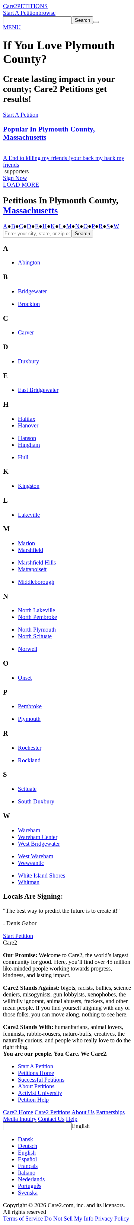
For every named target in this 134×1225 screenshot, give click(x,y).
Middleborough (36, 582)
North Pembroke (37, 617)
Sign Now (15, 178)
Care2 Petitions (52, 1112)
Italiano (26, 1172)
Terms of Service (23, 1218)
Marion (26, 543)
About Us (83, 1112)
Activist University (40, 1093)
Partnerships (110, 1112)
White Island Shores (41, 875)
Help (71, 1119)
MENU (12, 27)
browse (46, 13)
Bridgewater (32, 291)
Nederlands (31, 1179)
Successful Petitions (41, 1079)
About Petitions (36, 1086)
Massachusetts (30, 210)
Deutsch (27, 1146)
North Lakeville (36, 610)
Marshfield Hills (37, 562)
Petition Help (33, 1099)
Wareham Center (37, 837)
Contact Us (51, 1119)
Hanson (27, 438)
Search (82, 233)
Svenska (28, 1192)
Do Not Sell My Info (68, 1218)
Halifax (26, 419)
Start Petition (18, 936)
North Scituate (35, 636)
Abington (29, 262)
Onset (25, 678)
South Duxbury (36, 801)
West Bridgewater (39, 843)
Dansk (25, 1139)
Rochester (29, 748)
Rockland (29, 760)
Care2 (10, 6)
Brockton (29, 304)
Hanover (28, 425)
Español (27, 1159)
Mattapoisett (32, 569)
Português (29, 1186)
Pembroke (30, 706)
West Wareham (35, 856)
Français (28, 1166)
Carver (26, 332)
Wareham (29, 830)
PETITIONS (32, 6)
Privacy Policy (112, 1218)
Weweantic (31, 863)
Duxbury (28, 361)
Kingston (28, 486)
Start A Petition (20, 13)
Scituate (27, 789)
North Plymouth (37, 629)
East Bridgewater (38, 390)
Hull (23, 457)
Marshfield (30, 550)
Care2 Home (18, 1112)
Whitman (28, 882)
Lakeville (29, 515)
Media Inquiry (19, 1119)
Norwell (27, 649)
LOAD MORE (21, 185)
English (81, 1126)
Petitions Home (36, 1073)
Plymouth (29, 719)
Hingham (29, 445)
